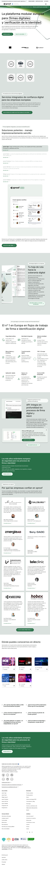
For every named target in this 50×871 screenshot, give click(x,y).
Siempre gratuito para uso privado (40, 7)
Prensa (27, 826)
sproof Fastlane (5, 799)
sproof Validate (5, 803)
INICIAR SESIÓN (32, 1)
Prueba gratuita (7, 474)
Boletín (27, 810)
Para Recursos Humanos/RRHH (8, 826)
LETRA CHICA (4, 859)
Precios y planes (29, 793)
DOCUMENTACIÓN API (32, 444)
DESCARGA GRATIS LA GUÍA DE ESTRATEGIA (35, 303)
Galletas (3, 864)
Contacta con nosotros (31, 818)
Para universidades (5, 828)
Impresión (4, 857)
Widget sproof (5, 797)
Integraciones (4, 807)
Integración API (5, 805)
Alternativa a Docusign (6, 816)
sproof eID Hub (5, 801)
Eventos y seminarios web (31, 805)
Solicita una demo (20, 34)
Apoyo (27, 828)
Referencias (4, 822)
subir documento (27, 439)
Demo (27, 797)
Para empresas (5, 824)
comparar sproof (5, 818)
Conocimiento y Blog (30, 801)
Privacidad (4, 862)
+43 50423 (46, 1)
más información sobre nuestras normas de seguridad (16, 112)
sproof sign (4, 793)
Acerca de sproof (29, 816)
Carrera (27, 824)
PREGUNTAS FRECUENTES (31, 807)
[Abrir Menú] (45, 4)
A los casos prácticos (24, 629)
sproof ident (4, 795)
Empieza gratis (6, 34)
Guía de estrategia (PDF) (31, 799)
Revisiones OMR (20, 846)
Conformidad (4, 820)
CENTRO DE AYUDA (39, 1)
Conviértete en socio (30, 822)
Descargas (28, 803)
